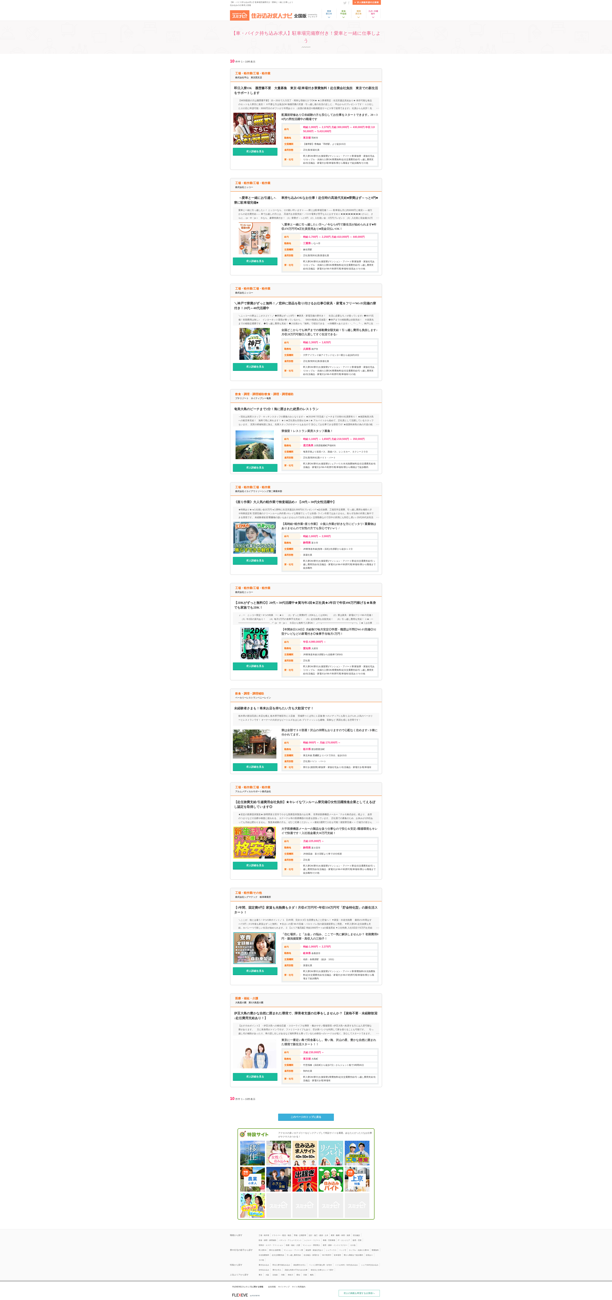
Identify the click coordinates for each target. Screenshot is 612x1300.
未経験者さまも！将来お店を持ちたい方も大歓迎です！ (274, 708)
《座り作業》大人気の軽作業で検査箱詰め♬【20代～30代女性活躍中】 (285, 502)
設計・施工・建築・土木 (318, 1235)
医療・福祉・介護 (293, 1245)
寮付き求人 (277, 1270)
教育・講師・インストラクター (335, 1245)
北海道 (275, 1275)
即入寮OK (262, 1250)
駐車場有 (337, 1255)
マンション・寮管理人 (311, 1245)
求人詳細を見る (255, 151)
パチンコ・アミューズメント (290, 1240)
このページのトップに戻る (306, 1117)
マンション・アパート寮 (293, 1250)
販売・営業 (357, 1240)
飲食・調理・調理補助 (267, 1240)
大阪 (267, 1275)
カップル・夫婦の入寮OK (359, 1250)
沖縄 (282, 1275)
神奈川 (290, 1275)
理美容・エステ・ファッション (271, 1245)
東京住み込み (264, 1265)
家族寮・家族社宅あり (314, 1250)
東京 (260, 1275)
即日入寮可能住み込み (281, 1265)
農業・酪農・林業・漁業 (340, 1235)
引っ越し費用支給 (294, 1255)
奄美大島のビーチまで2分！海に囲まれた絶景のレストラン (276, 409)
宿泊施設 (356, 1235)
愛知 (298, 1275)
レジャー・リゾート (312, 1240)
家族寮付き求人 (299, 1265)
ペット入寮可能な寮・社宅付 (320, 1265)
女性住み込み (264, 1270)
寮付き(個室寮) (275, 1250)
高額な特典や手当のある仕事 (296, 1270)
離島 (312, 1275)
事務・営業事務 (329, 1240)
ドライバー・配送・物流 (281, 1235)
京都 (305, 1275)
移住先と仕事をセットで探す (322, 1270)
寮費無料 (375, 1250)
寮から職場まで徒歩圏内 (353, 1255)
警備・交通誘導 (300, 1235)
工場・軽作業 (264, 1235)
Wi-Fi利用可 (326, 1255)
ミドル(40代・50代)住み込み (346, 1265)
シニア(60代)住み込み (369, 1265)
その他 (352, 1245)
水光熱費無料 (264, 1255)
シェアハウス (331, 1250)
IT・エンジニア (344, 1240)
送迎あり (369, 1255)
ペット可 (342, 1250)
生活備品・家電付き (311, 1255)
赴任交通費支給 (278, 1255)
